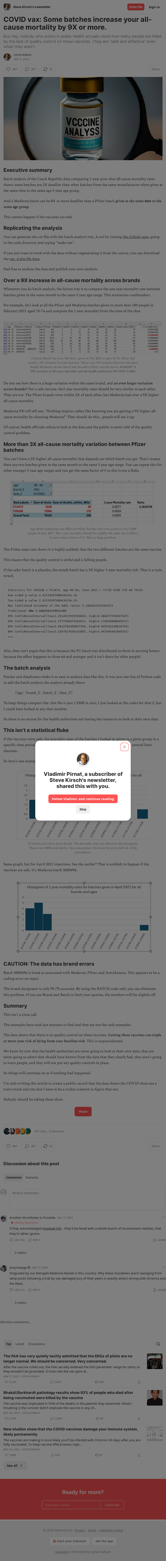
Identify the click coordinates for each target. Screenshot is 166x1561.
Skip (83, 809)
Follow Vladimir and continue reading (83, 799)
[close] (124, 746)
